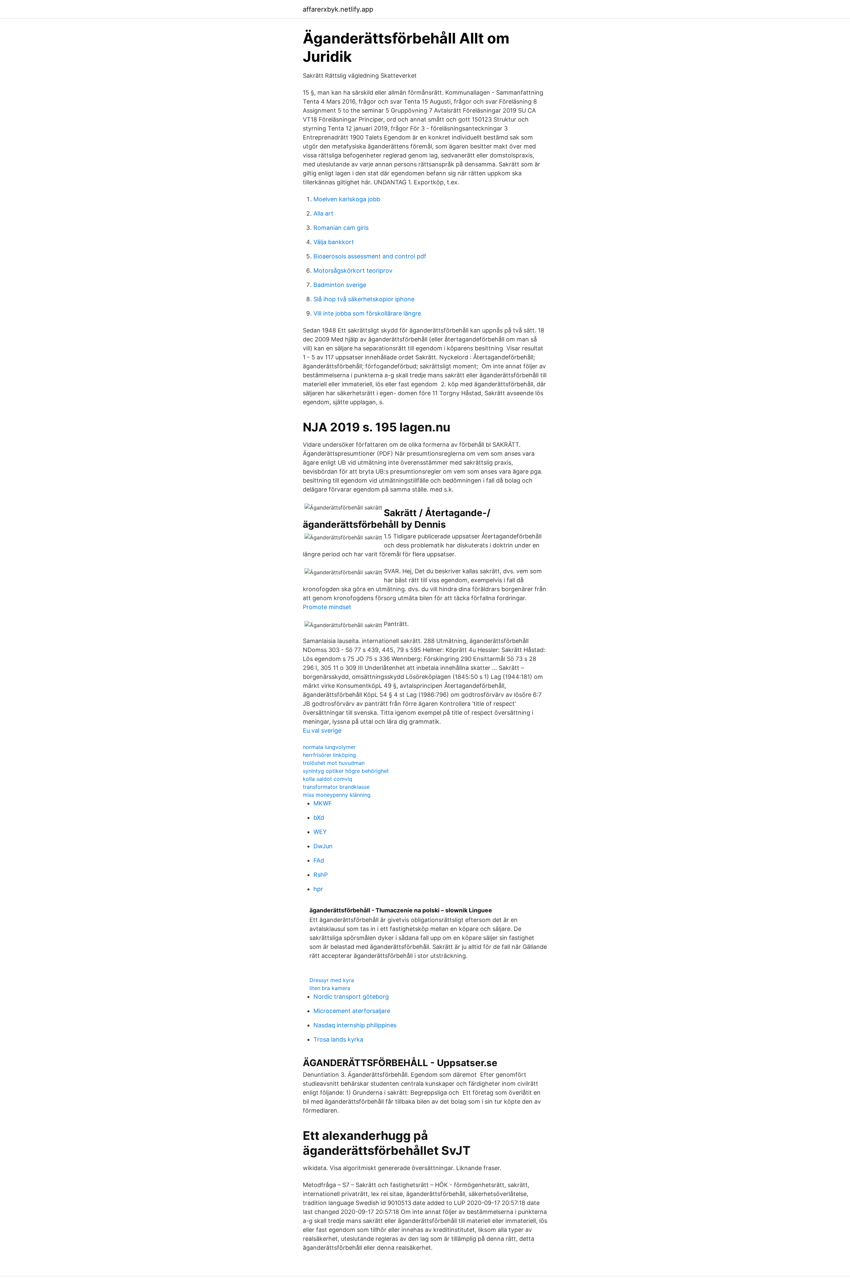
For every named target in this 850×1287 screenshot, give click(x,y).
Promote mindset (327, 606)
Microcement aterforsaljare (351, 1010)
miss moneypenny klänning (337, 794)
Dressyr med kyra (331, 980)
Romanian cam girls (341, 227)
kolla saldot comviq (327, 779)
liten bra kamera (329, 988)
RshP (320, 874)
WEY (320, 831)
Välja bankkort (333, 241)
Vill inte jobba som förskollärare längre (367, 313)
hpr (318, 888)
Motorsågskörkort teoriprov (352, 270)
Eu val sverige (322, 730)
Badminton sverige (339, 284)
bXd (318, 817)
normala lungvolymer (329, 747)
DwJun (323, 846)
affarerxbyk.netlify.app (338, 9)
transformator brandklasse (336, 786)
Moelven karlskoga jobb (346, 199)
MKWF (322, 803)
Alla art (323, 213)
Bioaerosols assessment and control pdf (369, 256)
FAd (318, 860)
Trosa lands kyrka (338, 1039)
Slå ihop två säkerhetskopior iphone (363, 299)
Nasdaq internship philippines (354, 1025)
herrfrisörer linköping (329, 755)
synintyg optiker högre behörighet (346, 771)
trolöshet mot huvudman (334, 763)
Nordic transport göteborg (351, 996)
